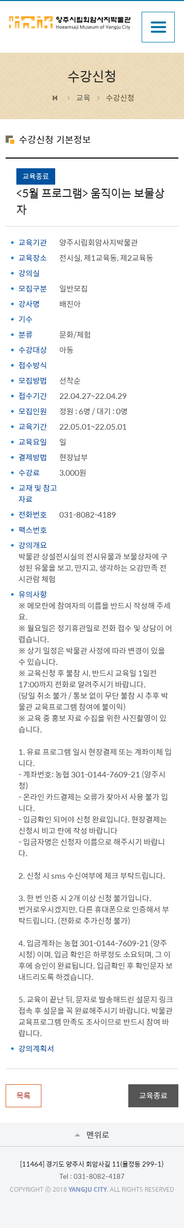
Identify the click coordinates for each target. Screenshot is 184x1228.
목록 (23, 1095)
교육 (83, 97)
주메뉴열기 (158, 27)
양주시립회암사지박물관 (70, 23)
